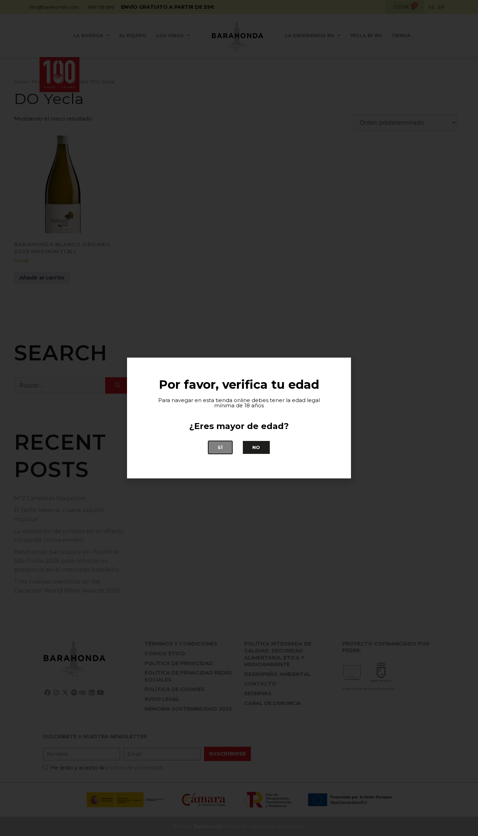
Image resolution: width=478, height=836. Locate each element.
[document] (239, 418)
